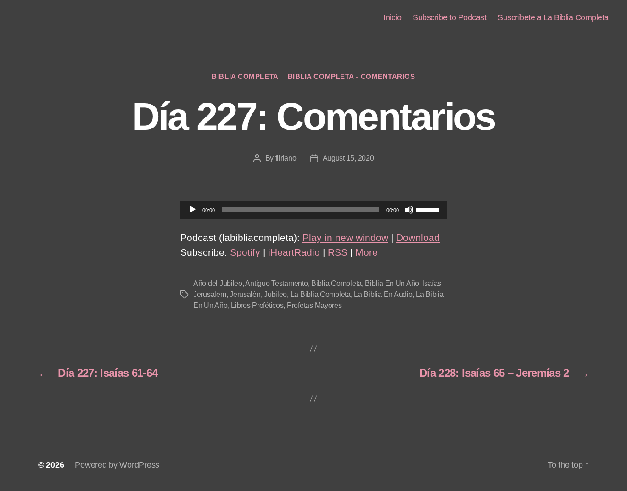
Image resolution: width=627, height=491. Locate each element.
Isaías (432, 283)
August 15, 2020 (348, 158)
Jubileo (275, 294)
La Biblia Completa (321, 294)
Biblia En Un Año (392, 283)
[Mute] (409, 209)
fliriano (286, 158)
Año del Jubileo (217, 283)
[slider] (429, 209)
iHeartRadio (294, 252)
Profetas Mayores (314, 305)
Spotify (245, 252)
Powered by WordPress (117, 464)
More (366, 252)
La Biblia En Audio (383, 294)
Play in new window (345, 237)
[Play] (192, 209)
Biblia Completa (245, 76)
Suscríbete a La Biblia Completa (553, 17)
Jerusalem (209, 294)
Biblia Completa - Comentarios (351, 76)
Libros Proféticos (257, 305)
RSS (337, 252)
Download (418, 237)
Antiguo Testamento (276, 283)
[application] (313, 210)
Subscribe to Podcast (449, 17)
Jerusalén (245, 294)
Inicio (392, 17)
